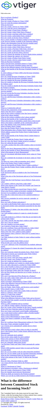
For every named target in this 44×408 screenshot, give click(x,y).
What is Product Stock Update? (11, 126)
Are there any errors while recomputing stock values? (18, 161)
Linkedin (15, 406)
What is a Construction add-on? (11, 108)
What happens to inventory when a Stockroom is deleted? (19, 368)
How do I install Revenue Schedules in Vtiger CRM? (18, 76)
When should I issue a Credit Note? (12, 289)
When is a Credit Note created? (11, 294)
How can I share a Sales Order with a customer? (16, 230)
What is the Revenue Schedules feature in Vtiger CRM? (19, 63)
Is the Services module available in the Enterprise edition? (19, 41)
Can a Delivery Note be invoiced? (12, 296)
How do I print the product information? (14, 23)
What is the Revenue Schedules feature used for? (16, 65)
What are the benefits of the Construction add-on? (17, 119)
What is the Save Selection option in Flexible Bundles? (18, 309)
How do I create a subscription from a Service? (16, 51)
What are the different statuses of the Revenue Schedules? (19, 67)
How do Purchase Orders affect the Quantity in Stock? (18, 270)
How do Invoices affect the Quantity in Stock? (16, 268)
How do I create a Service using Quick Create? (16, 60)
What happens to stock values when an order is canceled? (19, 329)
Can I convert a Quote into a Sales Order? (14, 226)
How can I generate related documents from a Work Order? (20, 252)
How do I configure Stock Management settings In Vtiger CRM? (22, 322)
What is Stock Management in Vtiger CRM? (15, 316)
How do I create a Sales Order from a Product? (16, 32)
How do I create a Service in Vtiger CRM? (15, 26)
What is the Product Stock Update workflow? (15, 163)
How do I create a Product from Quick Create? (16, 58)
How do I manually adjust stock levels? (13, 342)
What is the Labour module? (10, 115)
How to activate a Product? (9, 17)
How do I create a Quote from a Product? (14, 30)
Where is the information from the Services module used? (19, 43)
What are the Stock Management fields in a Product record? (20, 148)
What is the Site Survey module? (11, 111)
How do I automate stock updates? (12, 335)
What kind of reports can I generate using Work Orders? (19, 254)
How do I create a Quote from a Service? (14, 45)
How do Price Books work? (10, 285)
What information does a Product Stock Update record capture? (21, 130)
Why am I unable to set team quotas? (13, 224)
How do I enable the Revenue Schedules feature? (17, 78)
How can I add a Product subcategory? (13, 202)
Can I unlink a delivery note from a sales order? (16, 183)
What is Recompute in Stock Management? (15, 152)
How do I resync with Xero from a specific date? (16, 257)
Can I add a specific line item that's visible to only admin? (19, 220)
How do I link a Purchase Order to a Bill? (14, 361)
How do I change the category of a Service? (15, 56)
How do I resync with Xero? (10, 255)
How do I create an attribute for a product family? (17, 261)
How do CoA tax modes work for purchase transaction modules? (22, 353)
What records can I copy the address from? (14, 243)
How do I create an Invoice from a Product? (15, 38)
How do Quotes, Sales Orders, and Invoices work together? (20, 287)
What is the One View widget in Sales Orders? (16, 231)
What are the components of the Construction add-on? (18, 110)
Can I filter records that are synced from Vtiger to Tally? (19, 189)
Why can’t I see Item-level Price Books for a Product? (18, 276)
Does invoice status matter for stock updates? (15, 337)
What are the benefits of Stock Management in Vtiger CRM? (20, 150)
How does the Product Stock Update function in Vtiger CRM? (21, 128)
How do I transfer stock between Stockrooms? (16, 372)
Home (3, 399)
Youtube (21, 406)
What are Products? (7, 19)
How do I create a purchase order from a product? (17, 34)
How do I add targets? (8, 171)
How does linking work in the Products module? (16, 124)
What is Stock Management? (10, 315)
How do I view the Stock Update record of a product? (18, 141)
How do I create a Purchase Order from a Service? (17, 49)
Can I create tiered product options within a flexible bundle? (20, 313)
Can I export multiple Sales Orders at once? (15, 241)
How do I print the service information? (13, 28)
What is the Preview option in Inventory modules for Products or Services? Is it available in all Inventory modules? (21, 192)
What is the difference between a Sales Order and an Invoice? (21, 298)
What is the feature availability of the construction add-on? (19, 123)
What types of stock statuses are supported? (15, 340)
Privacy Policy (10, 399)
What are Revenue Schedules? (10, 62)
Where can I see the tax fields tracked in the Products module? (21, 376)
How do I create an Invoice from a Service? (15, 52)
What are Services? (7, 25)
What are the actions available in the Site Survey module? (19, 113)
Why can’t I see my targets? (10, 222)
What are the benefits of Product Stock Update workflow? (19, 165)
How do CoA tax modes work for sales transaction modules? (20, 351)
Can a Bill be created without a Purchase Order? (16, 305)
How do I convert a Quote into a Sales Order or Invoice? (19, 291)
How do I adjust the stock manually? (12, 143)
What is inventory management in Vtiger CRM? (16, 281)
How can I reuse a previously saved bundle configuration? (19, 311)
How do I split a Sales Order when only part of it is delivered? (21, 278)
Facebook (4, 406)
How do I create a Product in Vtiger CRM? (15, 21)
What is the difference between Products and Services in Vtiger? (21, 283)
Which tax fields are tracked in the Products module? (18, 374)
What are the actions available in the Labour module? (18, 117)
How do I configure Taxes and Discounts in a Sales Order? (20, 228)
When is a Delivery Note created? (12, 292)
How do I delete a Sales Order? (11, 279)
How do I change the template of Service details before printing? (21, 54)
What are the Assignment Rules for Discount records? (18, 355)
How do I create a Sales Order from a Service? (16, 47)
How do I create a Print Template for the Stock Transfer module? (22, 307)
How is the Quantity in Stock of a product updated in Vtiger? (20, 267)
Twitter (10, 406)
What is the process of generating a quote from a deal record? (20, 121)
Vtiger (11, 404)
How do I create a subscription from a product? (16, 36)
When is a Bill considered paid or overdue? (15, 303)
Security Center (31, 399)
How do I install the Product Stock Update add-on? (17, 139)
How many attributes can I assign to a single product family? (20, 263)
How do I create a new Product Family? (14, 259)
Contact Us (13, 401)
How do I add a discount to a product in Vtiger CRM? (18, 265)
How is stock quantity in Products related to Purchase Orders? (21, 39)
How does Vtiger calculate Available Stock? (15, 324)
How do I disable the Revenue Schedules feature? (17, 80)
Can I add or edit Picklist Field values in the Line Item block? (20, 204)
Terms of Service (20, 399)
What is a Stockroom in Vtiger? (11, 366)
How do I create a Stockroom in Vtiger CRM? (16, 370)
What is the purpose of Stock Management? (15, 339)
